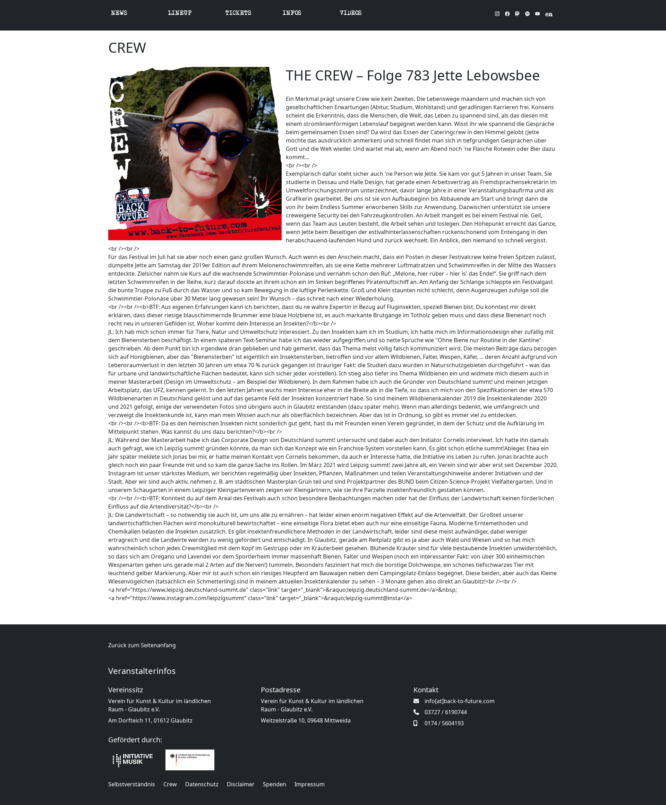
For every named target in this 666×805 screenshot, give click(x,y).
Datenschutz (202, 784)
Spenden (274, 784)
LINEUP (180, 13)
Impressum (309, 784)
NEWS (119, 13)
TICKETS (238, 13)
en (549, 15)
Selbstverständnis (131, 784)
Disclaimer (241, 784)
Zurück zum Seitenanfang (142, 645)
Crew (170, 784)
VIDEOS (351, 13)
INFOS (292, 13)
